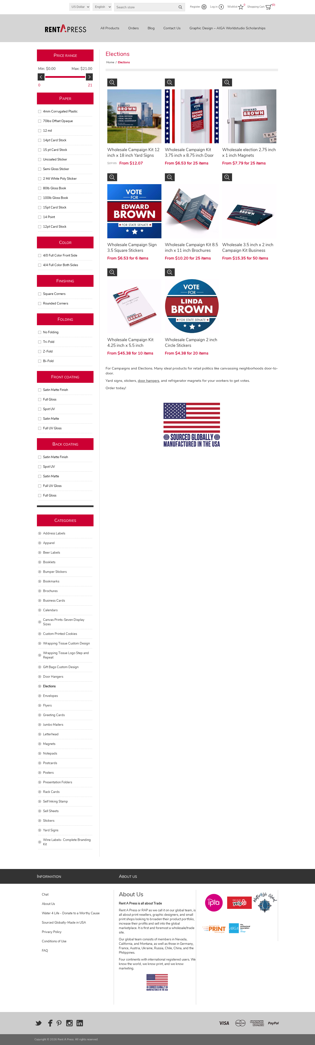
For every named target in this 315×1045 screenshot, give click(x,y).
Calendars (50, 610)
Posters (48, 773)
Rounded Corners (55, 303)
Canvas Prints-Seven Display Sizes (63, 622)
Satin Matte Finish (55, 390)
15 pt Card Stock (55, 150)
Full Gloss (49, 399)
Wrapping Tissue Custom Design (66, 643)
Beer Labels (51, 552)
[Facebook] (49, 1023)
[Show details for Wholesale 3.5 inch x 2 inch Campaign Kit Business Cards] (249, 211)
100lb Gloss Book (55, 198)
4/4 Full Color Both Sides (60, 265)
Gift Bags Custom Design (61, 667)
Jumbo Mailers (53, 725)
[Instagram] (69, 1023)
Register (195, 7)
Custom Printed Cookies (60, 634)
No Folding (51, 332)
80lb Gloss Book (54, 188)
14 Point (49, 217)
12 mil (47, 131)
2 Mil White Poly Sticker (60, 179)
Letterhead (51, 734)
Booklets (49, 562)
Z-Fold (48, 351)
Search (180, 7)
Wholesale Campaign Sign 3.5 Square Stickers (132, 247)
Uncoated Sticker (55, 159)
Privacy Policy (52, 932)
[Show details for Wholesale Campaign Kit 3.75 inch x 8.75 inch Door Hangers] (192, 116)
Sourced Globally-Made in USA (64, 922)
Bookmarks (51, 581)
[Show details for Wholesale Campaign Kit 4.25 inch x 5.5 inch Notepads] (134, 306)
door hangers (148, 380)
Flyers (47, 705)
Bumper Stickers (55, 572)
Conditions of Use (54, 941)
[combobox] (145, 7)
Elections (49, 686)
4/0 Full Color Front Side (60, 255)
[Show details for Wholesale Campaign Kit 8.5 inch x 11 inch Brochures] (192, 211)
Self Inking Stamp (55, 801)
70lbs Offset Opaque (58, 121)
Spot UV (49, 409)
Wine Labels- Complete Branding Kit (67, 842)
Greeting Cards (54, 715)
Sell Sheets (51, 811)
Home (110, 62)
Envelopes (50, 696)
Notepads (50, 753)
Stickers (48, 821)
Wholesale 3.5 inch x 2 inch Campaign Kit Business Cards (247, 250)
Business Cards (54, 600)
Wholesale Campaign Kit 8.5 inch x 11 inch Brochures (191, 247)
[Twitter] (38, 1023)
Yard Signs (50, 830)
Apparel (49, 543)
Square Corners (54, 294)
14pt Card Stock (54, 140)
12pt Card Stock (54, 227)
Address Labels (54, 533)
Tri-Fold (48, 342)
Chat (45, 894)
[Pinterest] (59, 1023)
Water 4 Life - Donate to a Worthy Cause (71, 913)
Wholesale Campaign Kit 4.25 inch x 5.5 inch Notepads (130, 345)
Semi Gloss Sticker (56, 169)
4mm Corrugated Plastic (60, 111)
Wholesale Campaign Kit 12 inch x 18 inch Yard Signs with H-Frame (133, 155)
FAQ (45, 951)
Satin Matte (51, 419)
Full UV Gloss (52, 428)
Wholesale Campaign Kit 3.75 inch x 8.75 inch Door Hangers (189, 155)
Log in (214, 7)
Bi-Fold (48, 361)
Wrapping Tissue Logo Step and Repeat (66, 655)
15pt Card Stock (54, 207)
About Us (48, 904)
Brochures (50, 591)
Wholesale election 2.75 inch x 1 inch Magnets (249, 152)
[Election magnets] (249, 116)
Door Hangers (53, 677)
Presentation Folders (57, 782)
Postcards (50, 763)
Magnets (49, 744)
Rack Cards (51, 792)
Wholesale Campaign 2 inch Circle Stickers (191, 342)
